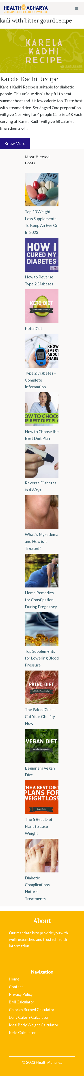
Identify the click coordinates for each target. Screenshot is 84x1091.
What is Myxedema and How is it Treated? (41, 541)
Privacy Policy (21, 994)
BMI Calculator (21, 1002)
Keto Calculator (22, 1032)
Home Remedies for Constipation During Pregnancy (41, 599)
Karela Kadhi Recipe (29, 79)
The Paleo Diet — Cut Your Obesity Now (40, 716)
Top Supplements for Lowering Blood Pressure (42, 658)
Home (14, 979)
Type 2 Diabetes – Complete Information (40, 379)
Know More (14, 143)
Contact (16, 986)
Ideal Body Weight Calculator (33, 1025)
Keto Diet (33, 328)
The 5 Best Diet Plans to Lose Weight (38, 826)
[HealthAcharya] (25, 8)
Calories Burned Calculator (31, 1009)
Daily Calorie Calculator (29, 1017)
